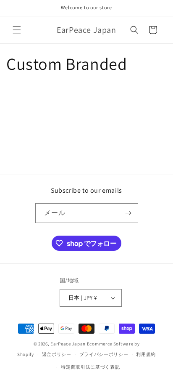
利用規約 (146, 354)
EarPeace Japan (68, 344)
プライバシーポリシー (103, 354)
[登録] (128, 213)
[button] (17, 30)
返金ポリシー (56, 354)
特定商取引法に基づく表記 (90, 367)
